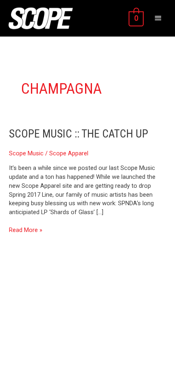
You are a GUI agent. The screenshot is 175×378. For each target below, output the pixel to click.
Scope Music (26, 153)
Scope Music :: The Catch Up (78, 133)
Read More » (25, 230)
